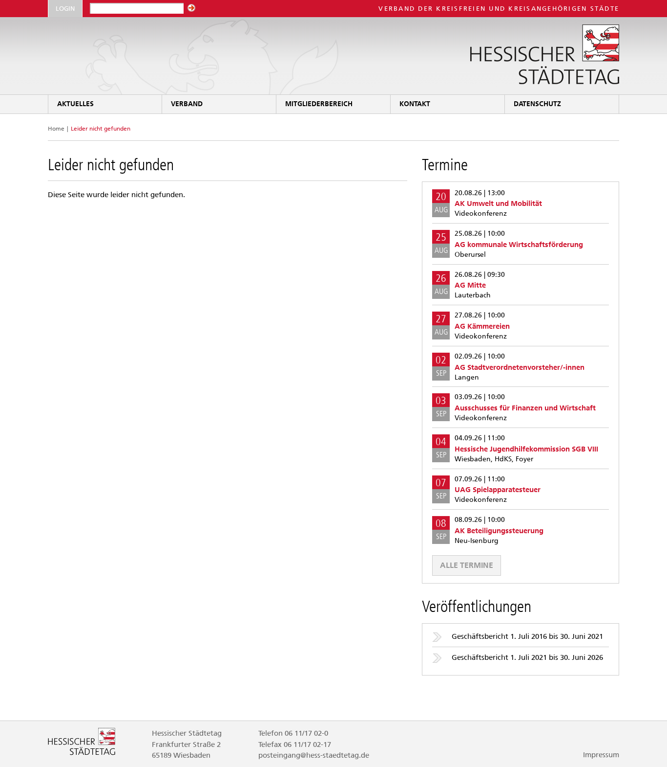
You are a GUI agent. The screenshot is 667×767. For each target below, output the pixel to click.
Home (56, 128)
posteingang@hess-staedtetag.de (313, 755)
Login (65, 8)
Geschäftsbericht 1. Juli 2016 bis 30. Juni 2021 (527, 636)
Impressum (601, 754)
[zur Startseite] (333, 56)
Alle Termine (466, 565)
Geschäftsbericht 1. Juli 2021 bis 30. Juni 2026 (527, 657)
